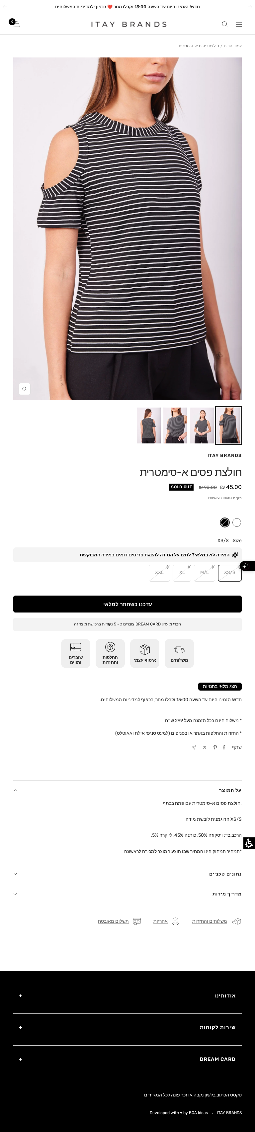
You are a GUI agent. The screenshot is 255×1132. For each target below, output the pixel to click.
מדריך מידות (227, 894)
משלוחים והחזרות (209, 921)
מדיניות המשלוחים (119, 700)
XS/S (229, 572)
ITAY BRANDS (225, 455)
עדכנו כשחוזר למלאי (127, 604)
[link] (125, 24)
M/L (204, 572)
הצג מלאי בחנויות (220, 686)
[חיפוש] (225, 24)
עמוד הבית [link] (233, 46)
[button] (228, 425)
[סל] (16, 24)
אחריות (160, 921)
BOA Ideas (198, 1112)
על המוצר (230, 790)
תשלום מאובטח (113, 921)
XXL (159, 572)
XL (182, 572)
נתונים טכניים (225, 874)
